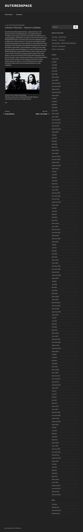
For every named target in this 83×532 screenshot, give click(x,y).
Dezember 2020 (56, 266)
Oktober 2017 (55, 382)
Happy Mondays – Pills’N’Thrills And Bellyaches (64, 43)
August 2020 (55, 278)
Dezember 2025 (56, 83)
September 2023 (56, 165)
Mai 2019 (54, 324)
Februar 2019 (55, 333)
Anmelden (54, 504)
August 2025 (55, 95)
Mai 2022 (54, 214)
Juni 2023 (54, 174)
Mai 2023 (54, 177)
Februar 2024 (55, 150)
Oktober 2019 (55, 308)
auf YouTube (22, 95)
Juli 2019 (54, 318)
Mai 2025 (54, 104)
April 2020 (54, 290)
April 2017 (54, 400)
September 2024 (56, 129)
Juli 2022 (54, 208)
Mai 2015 (54, 470)
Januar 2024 (55, 153)
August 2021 (55, 241)
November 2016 (56, 415)
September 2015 (56, 458)
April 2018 (54, 363)
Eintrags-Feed (55, 507)
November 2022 (56, 196)
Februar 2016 (55, 442)
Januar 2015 (55, 482)
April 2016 (54, 436)
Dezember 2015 (56, 449)
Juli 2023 (54, 171)
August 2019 (55, 315)
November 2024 (56, 122)
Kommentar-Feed (56, 510)
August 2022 (55, 205)
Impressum (19, 14)
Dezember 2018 (56, 339)
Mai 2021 (54, 251)
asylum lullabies (10, 37)
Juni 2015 (54, 467)
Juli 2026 (54, 62)
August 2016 (55, 424)
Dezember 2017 (56, 375)
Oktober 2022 (55, 199)
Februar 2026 (55, 77)
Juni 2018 (54, 357)
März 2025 (55, 110)
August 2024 (55, 132)
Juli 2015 (54, 464)
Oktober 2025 (55, 89)
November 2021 (56, 232)
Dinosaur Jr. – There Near (58, 40)
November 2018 (56, 342)
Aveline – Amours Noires (58, 49)
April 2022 (54, 217)
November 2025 (56, 86)
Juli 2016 (54, 427)
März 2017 (54, 403)
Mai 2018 (54, 360)
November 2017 (56, 378)
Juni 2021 (54, 247)
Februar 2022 (55, 223)
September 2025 (56, 92)
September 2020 (56, 275)
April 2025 (54, 107)
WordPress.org (56, 513)
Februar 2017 (55, 406)
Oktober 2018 (55, 345)
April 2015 (54, 473)
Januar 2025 (55, 116)
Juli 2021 (54, 244)
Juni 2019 (54, 321)
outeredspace (18, 5)
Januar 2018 (55, 372)
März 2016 (54, 439)
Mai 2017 (54, 397)
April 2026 (54, 71)
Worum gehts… (9, 14)
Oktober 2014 (55, 491)
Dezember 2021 (56, 229)
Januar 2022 (55, 226)
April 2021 (54, 254)
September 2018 (56, 348)
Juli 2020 (54, 281)
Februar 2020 (55, 296)
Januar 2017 (55, 409)
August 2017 (55, 388)
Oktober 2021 (55, 235)
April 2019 (54, 327)
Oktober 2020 (55, 272)
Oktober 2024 (55, 126)
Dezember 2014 (56, 485)
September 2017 (56, 385)
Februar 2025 (55, 113)
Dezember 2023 (56, 156)
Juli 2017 (54, 391)
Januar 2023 (55, 190)
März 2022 (54, 220)
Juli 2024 (54, 135)
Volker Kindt (20, 25)
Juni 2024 (54, 138)
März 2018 (54, 366)
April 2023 (54, 180)
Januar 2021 (55, 263)
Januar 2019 (55, 336)
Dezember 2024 (56, 119)
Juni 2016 (54, 430)
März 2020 (55, 293)
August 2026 (55, 59)
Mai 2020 (54, 287)
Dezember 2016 (56, 412)
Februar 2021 (55, 260)
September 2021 (56, 238)
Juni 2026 (54, 65)
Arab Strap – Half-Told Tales (59, 37)
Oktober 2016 (55, 418)
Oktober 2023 (55, 162)
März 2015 (54, 476)
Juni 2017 (54, 394)
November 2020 (56, 269)
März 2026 (55, 74)
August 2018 (55, 351)
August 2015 (55, 461)
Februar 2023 (55, 187)
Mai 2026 (54, 68)
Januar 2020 (55, 299)
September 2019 (56, 312)
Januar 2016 (55, 446)
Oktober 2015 (55, 455)
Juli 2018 (54, 354)
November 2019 (56, 305)
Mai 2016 (54, 433)
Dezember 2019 (56, 302)
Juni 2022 (54, 211)
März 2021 (54, 257)
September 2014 (56, 494)
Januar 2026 (55, 80)
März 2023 (55, 183)
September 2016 (56, 421)
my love (24, 53)
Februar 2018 (55, 369)
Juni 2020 (54, 284)
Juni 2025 (54, 101)
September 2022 (56, 202)
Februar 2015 (55, 479)
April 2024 (54, 144)
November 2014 (56, 488)
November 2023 (56, 159)
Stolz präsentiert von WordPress (12, 528)
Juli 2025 (54, 98)
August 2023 (55, 168)
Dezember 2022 (56, 193)
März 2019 (54, 330)
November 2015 (56, 452)
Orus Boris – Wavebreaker (58, 46)
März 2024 (55, 147)
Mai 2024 (54, 141)
